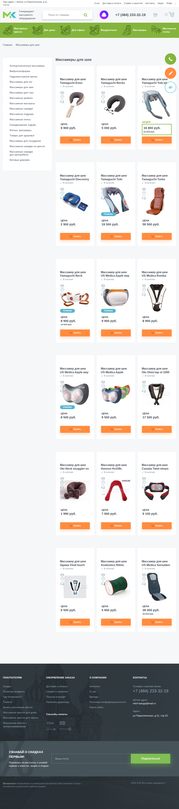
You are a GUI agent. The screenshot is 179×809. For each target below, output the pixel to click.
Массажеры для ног (21, 81)
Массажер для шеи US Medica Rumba (155, 274)
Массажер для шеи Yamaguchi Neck (73, 274)
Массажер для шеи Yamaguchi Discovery (74, 177)
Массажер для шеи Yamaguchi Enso (73, 81)
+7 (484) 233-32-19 (130, 15)
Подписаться (150, 758)
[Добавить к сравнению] (62, 93)
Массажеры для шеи (21, 87)
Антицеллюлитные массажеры (27, 65)
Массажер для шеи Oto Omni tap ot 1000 (155, 370)
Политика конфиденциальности (108, 702)
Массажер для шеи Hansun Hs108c (114, 467)
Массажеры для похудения (25, 140)
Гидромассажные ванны (23, 76)
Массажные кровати (21, 98)
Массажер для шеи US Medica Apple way (74, 370)
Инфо (169, 3)
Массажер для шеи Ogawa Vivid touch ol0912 (73, 563)
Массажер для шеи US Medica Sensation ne (156, 563)
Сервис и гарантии (133, 3)
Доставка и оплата (112, 3)
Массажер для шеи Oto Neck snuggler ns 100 (74, 467)
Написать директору (57, 702)
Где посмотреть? (12, 696)
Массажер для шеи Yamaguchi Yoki (114, 177)
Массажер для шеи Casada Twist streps (155, 467)
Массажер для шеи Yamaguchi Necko (114, 81)
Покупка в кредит (56, 696)
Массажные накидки (21, 108)
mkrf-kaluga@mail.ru (144, 703)
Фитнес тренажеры (20, 130)
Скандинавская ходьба (23, 124)
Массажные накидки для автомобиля (21, 153)
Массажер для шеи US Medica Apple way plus (115, 274)
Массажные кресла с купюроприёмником (15, 724)
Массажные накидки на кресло (27, 146)
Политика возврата (14, 691)
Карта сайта (96, 707)
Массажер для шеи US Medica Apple (114, 370)
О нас (97, 3)
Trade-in (7, 702)
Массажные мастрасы (22, 103)
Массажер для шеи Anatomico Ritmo (114, 563)
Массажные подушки (22, 114)
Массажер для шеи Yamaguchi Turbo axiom (155, 177)
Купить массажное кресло (18, 707)
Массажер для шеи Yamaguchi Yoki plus (156, 81)
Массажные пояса (20, 119)
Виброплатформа (20, 71)
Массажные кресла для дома (20, 712)
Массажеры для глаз (21, 92)
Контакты (150, 3)
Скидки (7, 686)
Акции (161, 3)
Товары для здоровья (22, 135)
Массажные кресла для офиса (20, 717)
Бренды (94, 696)
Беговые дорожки (20, 159)
